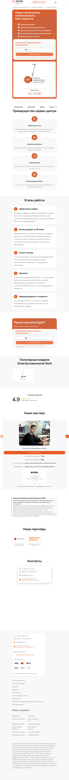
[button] (67, 436)
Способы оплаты (17, 704)
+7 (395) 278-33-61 (39, 2)
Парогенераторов (34, 724)
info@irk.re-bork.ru (28, 575)
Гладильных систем (18, 735)
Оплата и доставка (18, 683)
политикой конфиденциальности (46, 57)
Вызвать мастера (35, 452)
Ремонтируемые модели (20, 695)
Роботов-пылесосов (18, 719)
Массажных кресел (18, 732)
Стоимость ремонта (18, 680)
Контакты (15, 686)
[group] (19, 540)
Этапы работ (31, 107)
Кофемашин (16, 716)
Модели (42, 107)
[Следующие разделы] (55, 106)
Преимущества (18, 107)
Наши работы (53, 107)
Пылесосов (31, 716)
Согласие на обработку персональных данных (27, 701)
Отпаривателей (33, 735)
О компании (16, 692)
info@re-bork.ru (21, 642)
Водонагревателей (18, 724)
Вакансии (15, 689)
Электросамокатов (34, 732)
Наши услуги (16, 698)
